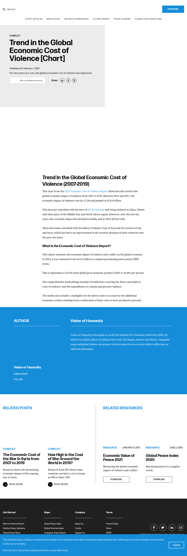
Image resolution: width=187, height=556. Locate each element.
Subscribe (173, 9)
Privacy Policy (112, 524)
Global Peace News (11, 533)
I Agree (176, 545)
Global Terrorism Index (54, 528)
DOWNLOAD (116, 479)
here (65, 550)
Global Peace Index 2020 (162, 458)
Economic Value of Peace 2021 (119, 458)
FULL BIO (18, 379)
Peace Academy (122, 19)
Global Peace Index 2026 (148, 19)
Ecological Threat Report (55, 533)
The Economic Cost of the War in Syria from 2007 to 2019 (21, 459)
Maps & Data (53, 19)
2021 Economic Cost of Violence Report (86, 191)
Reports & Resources (77, 19)
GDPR (108, 533)
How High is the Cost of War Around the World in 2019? (65, 459)
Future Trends (101, 19)
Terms (108, 528)
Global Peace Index (52, 524)
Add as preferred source (31, 80)
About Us (79, 524)
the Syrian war (96, 209)
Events (78, 528)
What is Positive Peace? (13, 524)
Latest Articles (34, 19)
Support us (80, 533)
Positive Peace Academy (14, 528)
